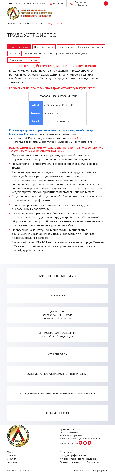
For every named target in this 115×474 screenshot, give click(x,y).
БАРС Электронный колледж (57, 276)
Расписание (58, 3)
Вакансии (14, 53)
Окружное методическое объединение (80, 462)
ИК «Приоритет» (99, 470)
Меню (10, 452)
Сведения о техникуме (30, 23)
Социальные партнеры (90, 47)
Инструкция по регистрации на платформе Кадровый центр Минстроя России (54, 141)
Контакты (12, 462)
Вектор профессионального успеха (69, 53)
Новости (11, 455)
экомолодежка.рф (57, 413)
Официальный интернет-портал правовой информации (57, 393)
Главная (11, 23)
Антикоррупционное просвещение (78, 458)
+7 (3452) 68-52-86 (69, 432)
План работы (66, 47)
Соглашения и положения (23, 60)
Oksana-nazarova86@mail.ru (58, 121)
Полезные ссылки (44, 47)
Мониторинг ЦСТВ (35, 53)
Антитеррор (66, 452)
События (11, 458)
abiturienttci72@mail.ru (71, 435)
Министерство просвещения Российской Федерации (58, 334)
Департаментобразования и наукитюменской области (57, 315)
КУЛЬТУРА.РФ (57, 295)
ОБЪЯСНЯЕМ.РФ (57, 354)
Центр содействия (19, 47)
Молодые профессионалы (73, 455)
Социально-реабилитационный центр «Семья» (57, 373)
